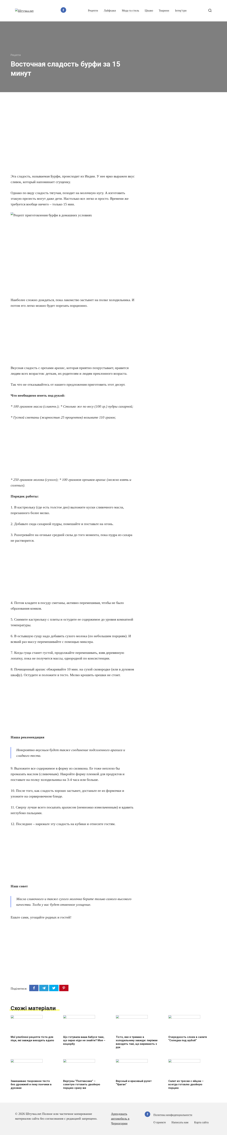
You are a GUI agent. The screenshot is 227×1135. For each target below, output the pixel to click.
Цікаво (149, 10)
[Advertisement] (62, 136)
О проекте (159, 1122)
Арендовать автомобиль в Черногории (120, 1118)
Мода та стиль (130, 10)
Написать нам (179, 1122)
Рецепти (93, 10)
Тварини (164, 10)
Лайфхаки (110, 10)
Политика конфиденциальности (172, 1115)
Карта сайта (201, 1122)
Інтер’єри (181, 10)
